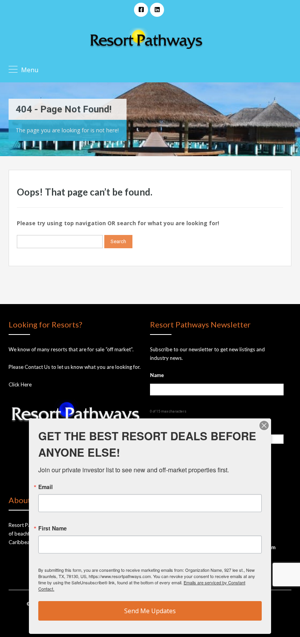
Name (157, 375)
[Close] (264, 425)
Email (45, 486)
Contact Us (37, 367)
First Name (52, 528)
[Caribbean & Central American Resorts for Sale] (146, 39)
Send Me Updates (150, 611)
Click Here (20, 384)
